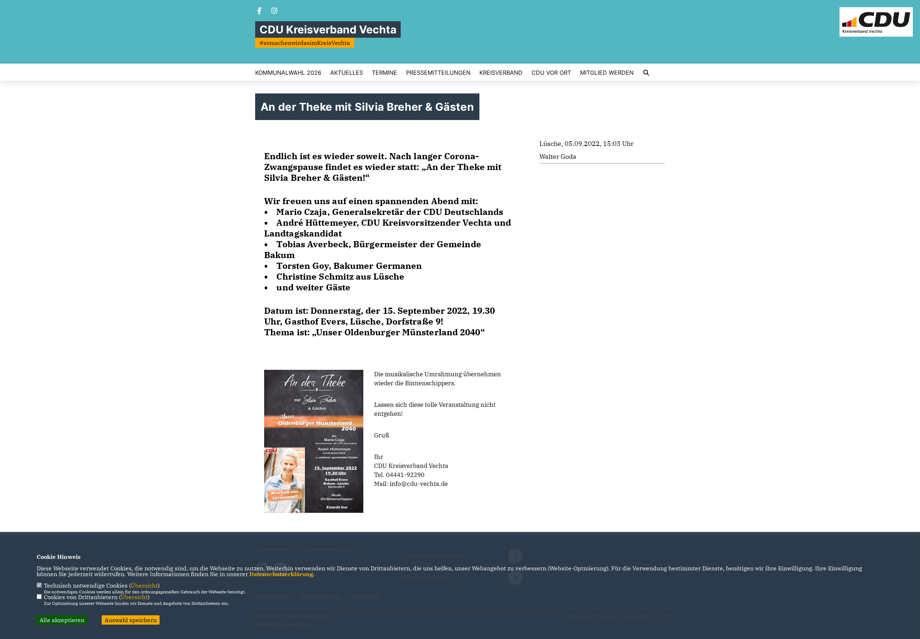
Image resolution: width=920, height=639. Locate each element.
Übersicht (144, 585)
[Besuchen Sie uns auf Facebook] (259, 11)
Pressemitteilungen (438, 72)
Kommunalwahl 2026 (288, 72)
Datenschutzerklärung (281, 574)
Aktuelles (346, 72)
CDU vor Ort (551, 72)
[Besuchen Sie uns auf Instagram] (274, 11)
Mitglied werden (607, 72)
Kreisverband (501, 72)
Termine (384, 72)
